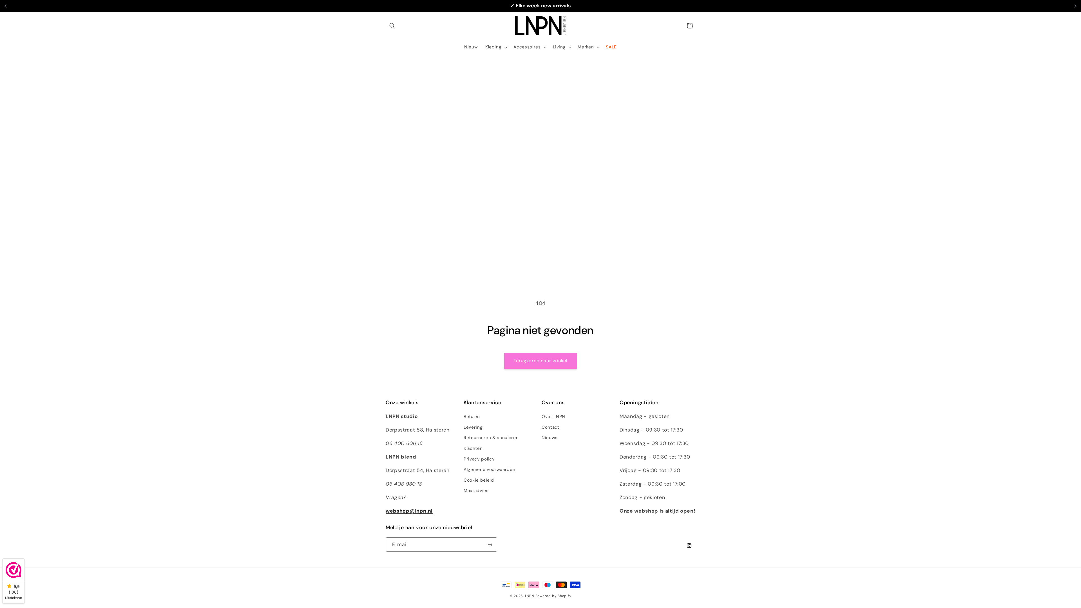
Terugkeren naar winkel (540, 361)
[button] (392, 25)
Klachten (473, 448)
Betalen (472, 416)
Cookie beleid (479, 480)
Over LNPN (553, 416)
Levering (473, 427)
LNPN (529, 596)
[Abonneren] (490, 544)
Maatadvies (476, 490)
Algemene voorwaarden (489, 469)
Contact (550, 427)
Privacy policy (479, 459)
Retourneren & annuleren (491, 438)
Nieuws (550, 438)
